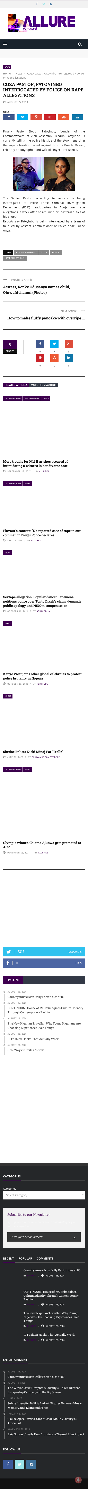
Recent (8, 1258)
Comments (45, 1258)
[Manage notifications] (78, 1480)
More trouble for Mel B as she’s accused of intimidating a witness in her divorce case (35, 463)
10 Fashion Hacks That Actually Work (49, 1335)
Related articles (16, 385)
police (55, 252)
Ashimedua (43, 611)
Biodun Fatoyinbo (26, 252)
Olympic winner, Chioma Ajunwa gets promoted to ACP (42, 844)
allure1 (44, 471)
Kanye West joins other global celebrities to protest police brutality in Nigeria (42, 676)
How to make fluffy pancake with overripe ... (46, 318)
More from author (43, 385)
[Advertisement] (44, 910)
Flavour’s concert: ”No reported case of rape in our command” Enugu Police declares (42, 532)
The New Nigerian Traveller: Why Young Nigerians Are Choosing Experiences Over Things (51, 1316)
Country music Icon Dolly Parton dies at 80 (30, 51)
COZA (44, 252)
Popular (25, 1258)
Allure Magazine (13, 398)
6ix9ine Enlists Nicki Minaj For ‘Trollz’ (33, 751)
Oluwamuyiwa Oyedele (46, 757)
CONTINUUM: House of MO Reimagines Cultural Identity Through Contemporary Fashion (39, 57)
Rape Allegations (15, 257)
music (8, 696)
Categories (9, 1188)
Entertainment (32, 398)
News (7, 67)
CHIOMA (31, 1275)
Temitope (42, 683)
